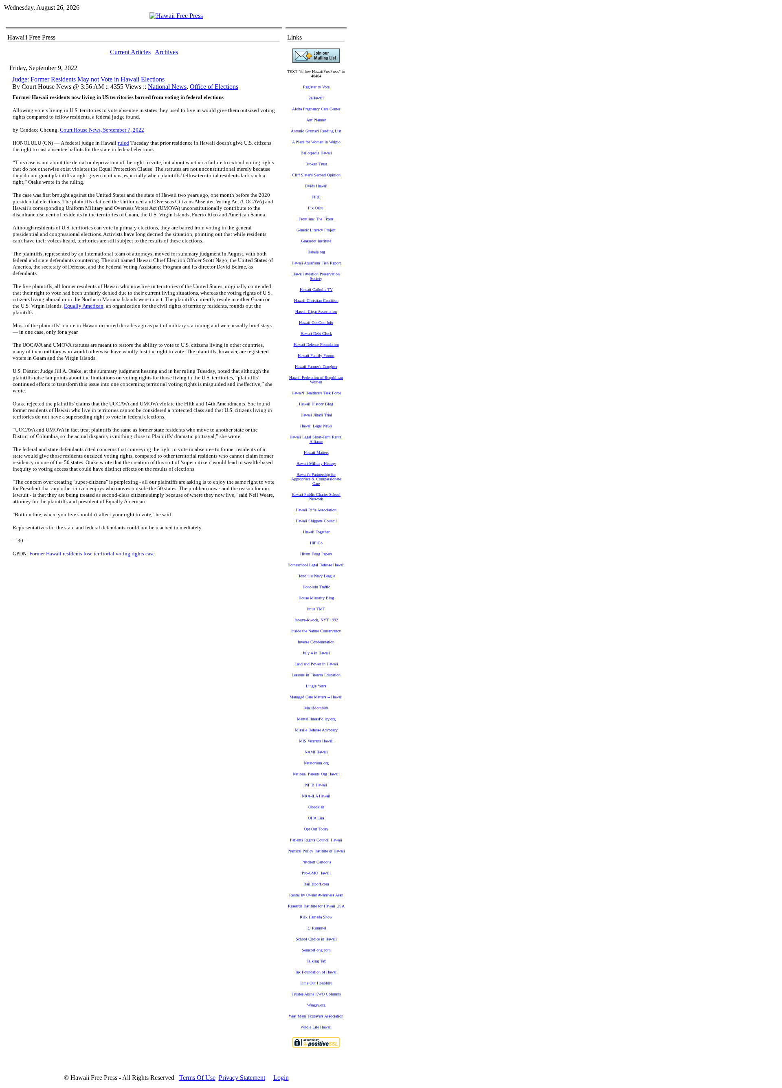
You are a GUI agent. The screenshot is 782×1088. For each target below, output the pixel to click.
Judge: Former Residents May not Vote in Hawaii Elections (88, 79)
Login (281, 1077)
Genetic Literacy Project (316, 230)
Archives (166, 51)
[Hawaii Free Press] (176, 15)
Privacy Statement (242, 1077)
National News (167, 86)
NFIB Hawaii (316, 785)
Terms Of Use (197, 1077)
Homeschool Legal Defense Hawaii (316, 565)
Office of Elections (214, 86)
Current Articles (130, 51)
